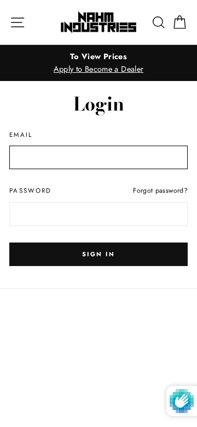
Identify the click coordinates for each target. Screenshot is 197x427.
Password (30, 190)
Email (21, 134)
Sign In (98, 254)
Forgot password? (160, 190)
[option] (98, 63)
